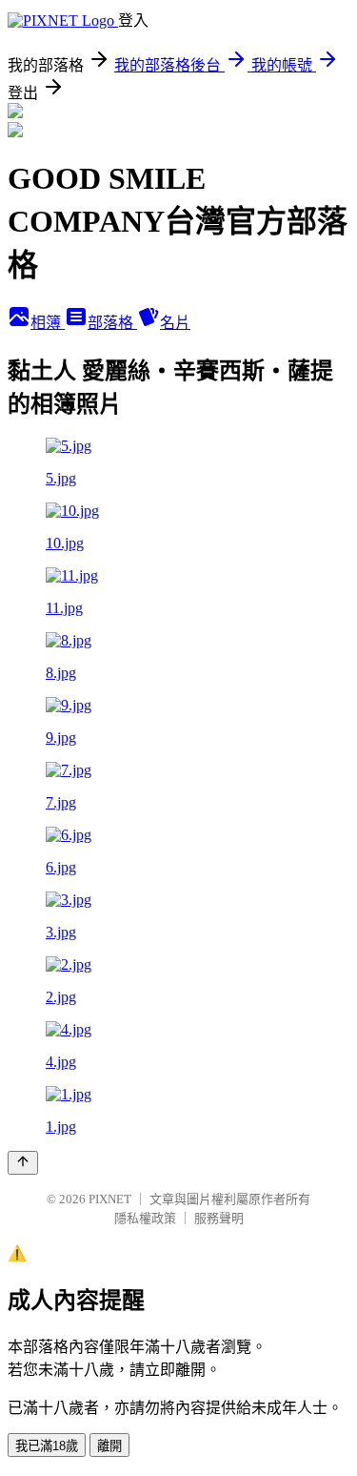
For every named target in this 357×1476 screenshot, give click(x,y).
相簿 (47, 323)
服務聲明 (219, 1218)
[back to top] (23, 1163)
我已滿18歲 (46, 1446)
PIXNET (110, 1199)
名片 (175, 323)
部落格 (112, 323)
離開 (109, 1446)
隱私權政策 (145, 1218)
